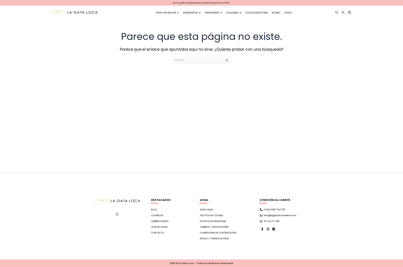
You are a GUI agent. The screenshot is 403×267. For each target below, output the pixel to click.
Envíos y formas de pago (214, 238)
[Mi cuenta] (336, 12)
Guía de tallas (159, 226)
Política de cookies (211, 215)
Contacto (157, 232)
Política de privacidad (213, 221)
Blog (154, 209)
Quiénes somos (160, 221)
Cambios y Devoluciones (214, 226)
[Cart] (349, 12)
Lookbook (157, 215)
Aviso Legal (206, 209)
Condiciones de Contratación (218, 232)
